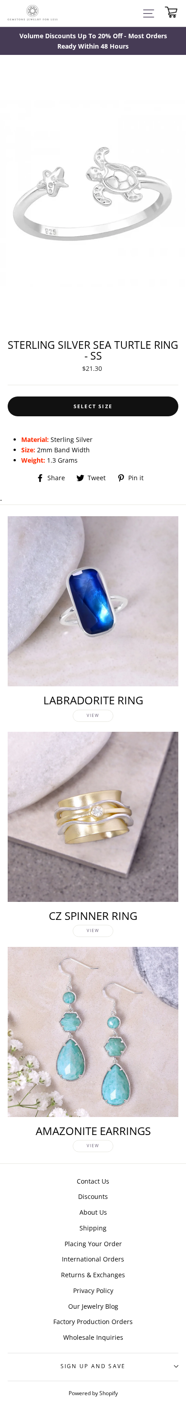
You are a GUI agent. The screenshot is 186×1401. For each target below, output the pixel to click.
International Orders (93, 1259)
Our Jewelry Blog (93, 1306)
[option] (93, 41)
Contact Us (93, 1181)
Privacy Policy (93, 1290)
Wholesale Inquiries (93, 1337)
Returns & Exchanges (93, 1274)
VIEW (93, 715)
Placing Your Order (93, 1243)
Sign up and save (93, 1366)
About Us (93, 1212)
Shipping (93, 1228)
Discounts (93, 1196)
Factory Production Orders (93, 1321)
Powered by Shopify (93, 1392)
